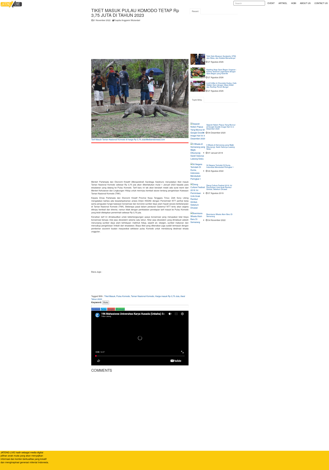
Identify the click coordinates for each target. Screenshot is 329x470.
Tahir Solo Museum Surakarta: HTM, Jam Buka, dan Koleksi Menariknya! (221, 57)
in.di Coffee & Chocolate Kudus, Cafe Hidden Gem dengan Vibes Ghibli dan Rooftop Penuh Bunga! (221, 85)
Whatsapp (120, 309)
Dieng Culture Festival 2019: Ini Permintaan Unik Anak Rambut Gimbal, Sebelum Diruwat (219, 187)
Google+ (111, 309)
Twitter (104, 309)
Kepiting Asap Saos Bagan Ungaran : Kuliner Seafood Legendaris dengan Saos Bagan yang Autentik (221, 71)
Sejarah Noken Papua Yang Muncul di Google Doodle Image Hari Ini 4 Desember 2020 (220, 126)
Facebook (95, 309)
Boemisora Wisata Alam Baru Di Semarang (219, 215)
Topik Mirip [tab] (197, 99)
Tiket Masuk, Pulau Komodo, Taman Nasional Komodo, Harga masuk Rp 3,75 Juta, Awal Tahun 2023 (138, 298)
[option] (140, 100)
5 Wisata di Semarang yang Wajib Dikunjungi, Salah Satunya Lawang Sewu (220, 147)
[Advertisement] (140, 41)
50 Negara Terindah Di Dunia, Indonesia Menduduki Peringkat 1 (220, 166)
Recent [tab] (195, 11)
